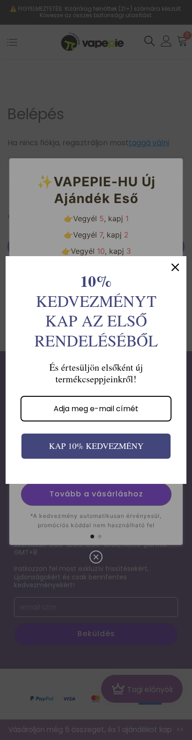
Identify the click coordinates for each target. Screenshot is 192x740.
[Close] (175, 267)
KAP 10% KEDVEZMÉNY (96, 445)
